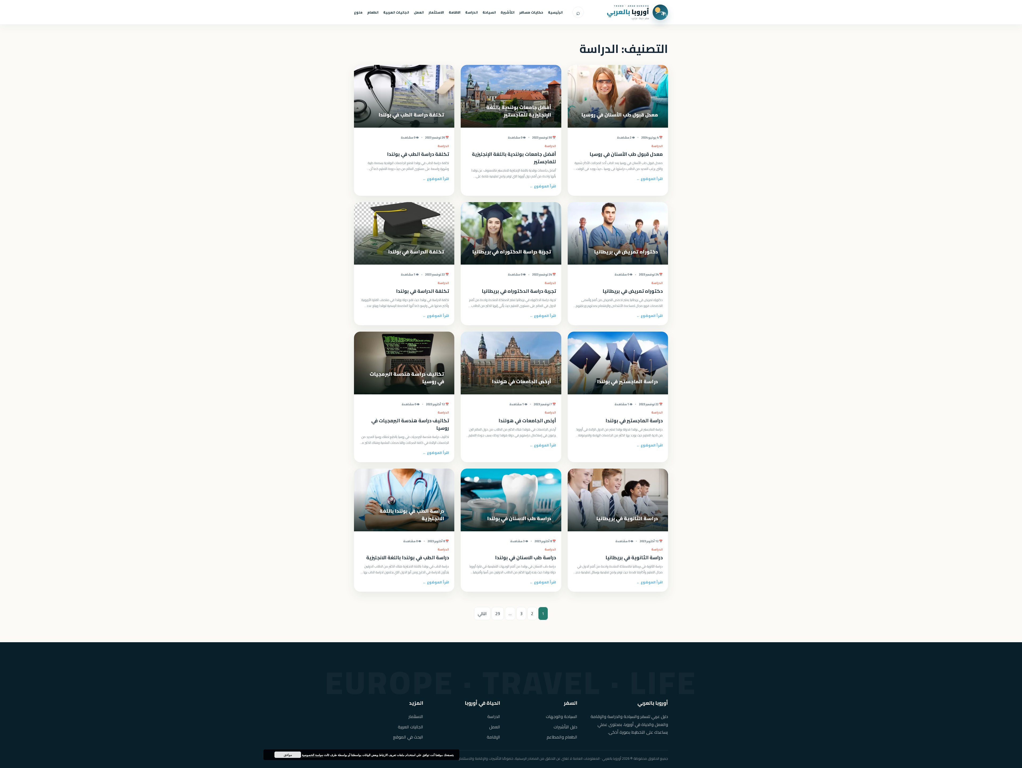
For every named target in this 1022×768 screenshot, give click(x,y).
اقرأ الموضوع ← (649, 179)
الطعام (372, 12)
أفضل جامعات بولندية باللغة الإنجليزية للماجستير (514, 158)
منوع (358, 12)
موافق (288, 754)
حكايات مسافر (531, 12)
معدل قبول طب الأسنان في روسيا (626, 154)
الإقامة (493, 737)
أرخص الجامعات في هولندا (527, 420)
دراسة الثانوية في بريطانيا (634, 557)
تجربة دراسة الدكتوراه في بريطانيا (519, 291)
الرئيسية (555, 12)
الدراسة (471, 12)
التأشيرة (507, 12)
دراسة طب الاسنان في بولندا (525, 557)
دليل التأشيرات (565, 727)
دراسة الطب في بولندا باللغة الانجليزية (407, 557)
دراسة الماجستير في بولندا (634, 420)
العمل (419, 12)
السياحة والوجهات (561, 716)
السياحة (489, 12)
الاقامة (454, 12)
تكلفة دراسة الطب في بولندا (418, 154)
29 (497, 613)
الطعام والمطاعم (562, 737)
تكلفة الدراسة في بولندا (422, 291)
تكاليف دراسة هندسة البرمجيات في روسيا (410, 424)
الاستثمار (436, 12)
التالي (482, 613)
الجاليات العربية (396, 12)
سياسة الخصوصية (312, 755)
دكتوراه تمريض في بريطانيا (633, 291)
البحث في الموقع (408, 737)
